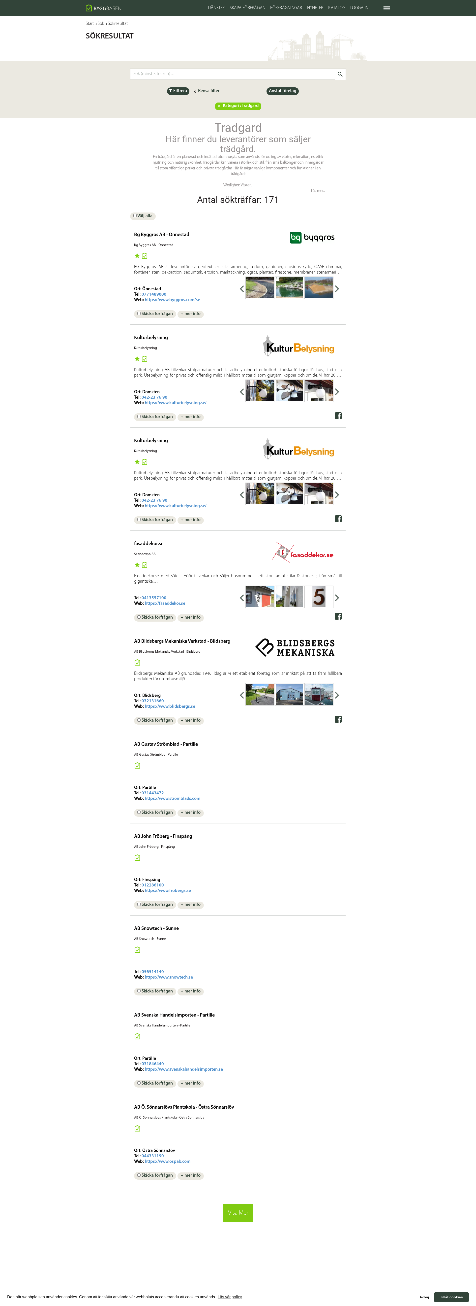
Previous (241, 287)
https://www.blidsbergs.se (170, 707)
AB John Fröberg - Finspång (163, 836)
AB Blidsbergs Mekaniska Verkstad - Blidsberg (182, 641)
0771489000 (154, 294)
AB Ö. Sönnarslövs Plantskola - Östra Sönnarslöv (184, 1107)
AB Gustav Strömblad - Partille (166, 744)
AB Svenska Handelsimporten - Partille (174, 1015)
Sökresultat (118, 24)
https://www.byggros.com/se (172, 300)
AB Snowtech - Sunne (156, 928)
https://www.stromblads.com (172, 799)
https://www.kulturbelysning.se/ (176, 403)
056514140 (153, 972)
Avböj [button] (424, 1297)
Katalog (336, 8)
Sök (101, 24)
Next (337, 287)
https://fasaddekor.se (165, 603)
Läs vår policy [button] (230, 1297)
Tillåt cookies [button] (451, 1297)
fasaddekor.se (148, 543)
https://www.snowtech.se (169, 977)
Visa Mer (238, 1213)
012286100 (153, 885)
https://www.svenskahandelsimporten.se (184, 1069)
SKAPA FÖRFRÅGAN (248, 8)
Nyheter (315, 8)
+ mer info (191, 314)
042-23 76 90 (154, 397)
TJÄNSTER (216, 8)
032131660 (153, 701)
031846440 (153, 1064)
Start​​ (90, 24)
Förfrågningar (286, 8)
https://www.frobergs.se (168, 891)
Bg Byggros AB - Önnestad (161, 234)
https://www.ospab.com (167, 1162)
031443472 (153, 793)
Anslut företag (282, 91)
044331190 (153, 1156)
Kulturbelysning (151, 337)
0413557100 (154, 598)
